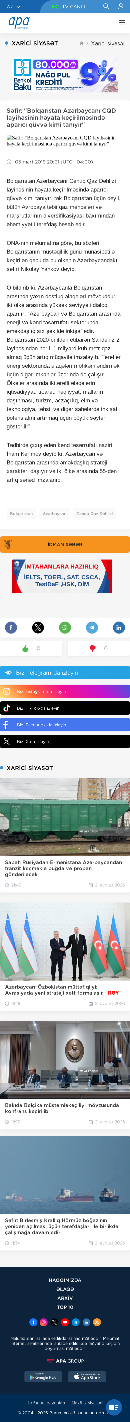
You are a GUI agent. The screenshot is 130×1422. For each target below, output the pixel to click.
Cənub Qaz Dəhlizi (94, 513)
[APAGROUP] (65, 1361)
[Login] (120, 6)
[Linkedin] (86, 1323)
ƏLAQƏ (65, 1289)
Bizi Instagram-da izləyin (41, 691)
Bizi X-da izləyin (33, 741)
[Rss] (97, 1323)
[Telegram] (76, 1323)
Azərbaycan (54, 513)
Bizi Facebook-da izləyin (41, 724)
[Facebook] (33, 1323)
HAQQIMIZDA (65, 1280)
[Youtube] (65, 1323)
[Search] (106, 6)
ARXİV (65, 1298)
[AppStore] (87, 1377)
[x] (54, 1323)
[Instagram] (44, 1323)
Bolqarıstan (21, 513)
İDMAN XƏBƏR (65, 544)
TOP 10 (65, 1307)
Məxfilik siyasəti (87, 1402)
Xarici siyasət (108, 43)
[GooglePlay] (43, 1377)
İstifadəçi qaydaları (46, 1402)
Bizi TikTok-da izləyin (38, 708)
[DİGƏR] (120, 23)
